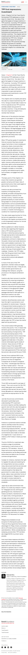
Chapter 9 (9, 75)
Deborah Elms (4, 68)
